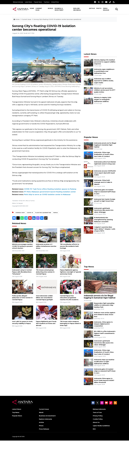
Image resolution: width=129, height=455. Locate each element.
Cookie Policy (98, 419)
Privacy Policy (98, 416)
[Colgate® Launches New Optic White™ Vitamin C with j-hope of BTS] (88, 230)
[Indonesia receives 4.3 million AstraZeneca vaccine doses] (46, 235)
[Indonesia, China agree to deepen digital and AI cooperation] (88, 325)
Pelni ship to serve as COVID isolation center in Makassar (47, 194)
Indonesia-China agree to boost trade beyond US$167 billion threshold (104, 380)
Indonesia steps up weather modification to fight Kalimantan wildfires (104, 361)
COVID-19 (30, 212)
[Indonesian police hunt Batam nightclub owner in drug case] (88, 164)
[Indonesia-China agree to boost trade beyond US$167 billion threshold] (88, 381)
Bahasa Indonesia (18, 2)
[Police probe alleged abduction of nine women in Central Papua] (22, 287)
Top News (46, 2)
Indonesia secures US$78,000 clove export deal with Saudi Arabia (105, 173)
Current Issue (39, 9)
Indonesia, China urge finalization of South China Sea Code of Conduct (104, 154)
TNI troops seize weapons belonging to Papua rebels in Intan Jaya (70, 323)
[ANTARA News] (20, 9)
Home (32, 8)
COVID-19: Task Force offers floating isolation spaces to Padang (50, 189)
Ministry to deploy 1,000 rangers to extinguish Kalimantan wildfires (102, 99)
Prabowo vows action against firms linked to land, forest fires (104, 314)
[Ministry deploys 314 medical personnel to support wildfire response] (88, 63)
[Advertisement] (100, 37)
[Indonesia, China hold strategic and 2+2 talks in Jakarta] (88, 183)
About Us (96, 422)
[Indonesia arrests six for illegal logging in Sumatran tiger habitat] (88, 146)
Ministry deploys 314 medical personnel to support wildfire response (104, 62)
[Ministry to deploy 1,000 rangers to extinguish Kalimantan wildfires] (88, 100)
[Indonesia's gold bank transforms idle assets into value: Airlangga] (88, 211)
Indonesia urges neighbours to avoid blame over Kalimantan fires (104, 71)
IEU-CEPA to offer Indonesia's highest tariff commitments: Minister (104, 333)
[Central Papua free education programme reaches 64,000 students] (70, 287)
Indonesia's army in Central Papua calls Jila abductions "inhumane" (22, 272)
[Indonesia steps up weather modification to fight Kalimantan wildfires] (88, 362)
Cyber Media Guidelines (101, 426)
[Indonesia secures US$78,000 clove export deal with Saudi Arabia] (88, 174)
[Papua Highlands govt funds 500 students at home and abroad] (46, 312)
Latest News (28, 2)
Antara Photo (55, 2)
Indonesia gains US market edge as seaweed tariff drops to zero (104, 192)
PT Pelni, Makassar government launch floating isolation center (50, 192)
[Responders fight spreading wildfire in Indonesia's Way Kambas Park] (88, 306)
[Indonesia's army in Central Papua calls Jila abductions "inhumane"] (22, 261)
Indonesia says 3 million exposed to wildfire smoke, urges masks (104, 81)
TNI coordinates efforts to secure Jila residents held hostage (69, 246)
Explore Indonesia (77, 9)
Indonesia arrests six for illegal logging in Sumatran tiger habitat (105, 145)
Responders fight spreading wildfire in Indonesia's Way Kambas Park (104, 305)
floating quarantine (43, 212)
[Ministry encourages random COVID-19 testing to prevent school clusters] (22, 235)
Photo (98, 8)
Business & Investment (59, 9)
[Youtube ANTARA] (106, 2)
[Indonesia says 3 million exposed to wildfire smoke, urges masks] (88, 81)
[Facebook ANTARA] (95, 2)
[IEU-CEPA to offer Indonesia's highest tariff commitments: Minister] (88, 334)
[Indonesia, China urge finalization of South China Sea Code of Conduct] (88, 155)
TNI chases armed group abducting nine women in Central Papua (45, 272)
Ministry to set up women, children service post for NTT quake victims (104, 90)
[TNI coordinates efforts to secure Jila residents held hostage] (70, 235)
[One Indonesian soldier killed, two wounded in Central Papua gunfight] (46, 287)
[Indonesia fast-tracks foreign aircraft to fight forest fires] (88, 202)
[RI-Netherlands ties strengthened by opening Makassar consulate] (88, 220)
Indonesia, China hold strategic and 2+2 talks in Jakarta (103, 182)
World (50, 8)
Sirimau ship (20, 212)
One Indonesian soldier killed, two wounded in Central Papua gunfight (44, 298)
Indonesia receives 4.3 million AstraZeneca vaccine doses (46, 246)
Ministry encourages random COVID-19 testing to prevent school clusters (22, 246)
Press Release (106, 9)
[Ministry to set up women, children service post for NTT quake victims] (88, 91)
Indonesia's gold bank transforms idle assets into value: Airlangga (103, 210)
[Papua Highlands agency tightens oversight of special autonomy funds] (70, 261)
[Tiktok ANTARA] (110, 2)
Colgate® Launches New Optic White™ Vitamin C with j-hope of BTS (104, 229)
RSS (94, 429)
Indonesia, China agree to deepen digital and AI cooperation (103, 324)
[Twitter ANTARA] (99, 2)
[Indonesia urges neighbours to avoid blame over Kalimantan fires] (88, 72)
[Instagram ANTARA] (102, 2)
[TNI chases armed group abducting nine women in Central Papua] (46, 261)
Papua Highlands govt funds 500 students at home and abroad (46, 323)
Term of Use (97, 412)
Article (92, 8)
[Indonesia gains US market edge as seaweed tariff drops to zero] (88, 192)
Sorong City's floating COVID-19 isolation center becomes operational (57, 19)
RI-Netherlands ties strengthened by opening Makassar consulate (103, 219)
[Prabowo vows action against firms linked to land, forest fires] (88, 315)
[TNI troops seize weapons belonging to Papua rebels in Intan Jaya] (70, 312)
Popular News (38, 2)
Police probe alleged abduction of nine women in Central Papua (22, 298)
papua (55, 212)
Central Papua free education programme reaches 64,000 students (69, 298)
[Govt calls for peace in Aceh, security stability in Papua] (22, 312)
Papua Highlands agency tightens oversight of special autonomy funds (70, 272)
